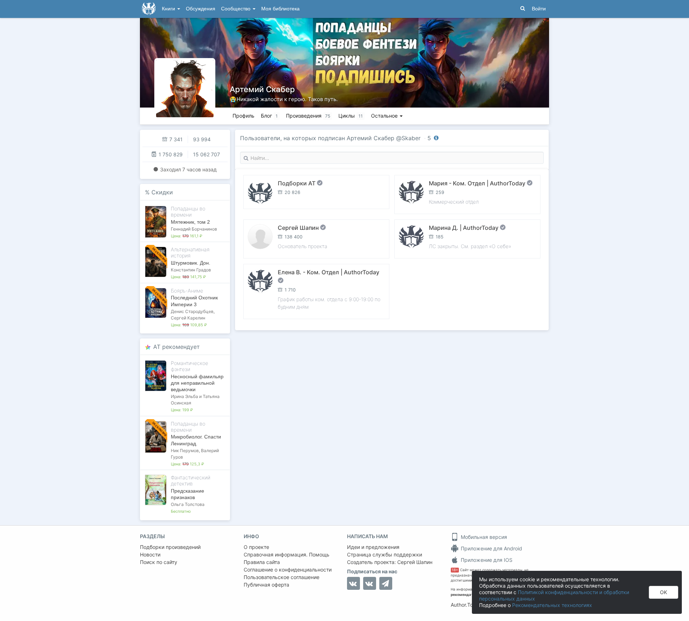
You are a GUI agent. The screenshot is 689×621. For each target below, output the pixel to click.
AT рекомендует (176, 346)
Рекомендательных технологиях (552, 605)
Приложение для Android (490, 548)
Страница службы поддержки (384, 554)
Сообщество (236, 8)
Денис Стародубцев (192, 311)
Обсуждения (200, 8)
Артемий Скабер (262, 89)
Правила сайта (262, 562)
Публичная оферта (266, 585)
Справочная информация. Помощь (286, 554)
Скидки (162, 192)
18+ (455, 570)
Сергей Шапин (414, 562)
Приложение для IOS (485, 560)
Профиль (243, 116)
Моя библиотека (280, 8)
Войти (539, 8)
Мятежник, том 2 (190, 222)
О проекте (256, 547)
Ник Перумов (185, 450)
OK (663, 592)
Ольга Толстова (188, 504)
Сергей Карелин (188, 318)
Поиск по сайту (158, 562)
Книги (169, 8)
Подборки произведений (170, 547)
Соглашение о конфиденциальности (288, 570)
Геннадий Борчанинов (194, 229)
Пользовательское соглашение (281, 577)
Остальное (385, 116)
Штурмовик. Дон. (190, 263)
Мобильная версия (483, 537)
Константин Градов (191, 269)
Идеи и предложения (373, 547)
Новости (150, 554)
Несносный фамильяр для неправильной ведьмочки (197, 383)
